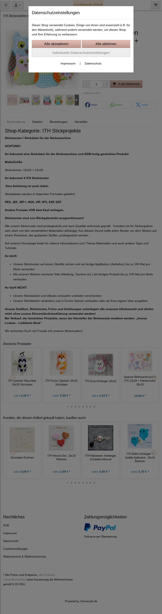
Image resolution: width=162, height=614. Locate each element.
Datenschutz (93, 63)
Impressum (68, 63)
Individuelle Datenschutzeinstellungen (81, 53)
